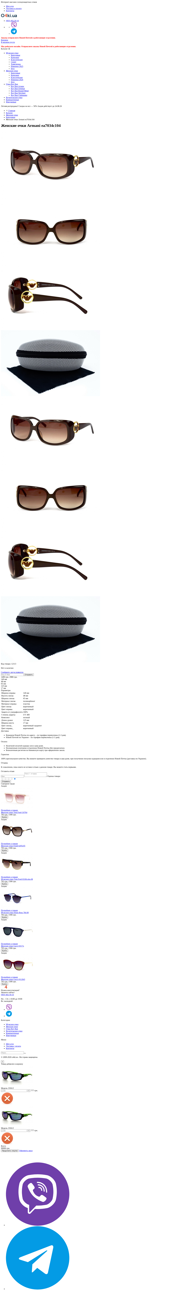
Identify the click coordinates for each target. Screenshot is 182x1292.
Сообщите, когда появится (12, 672)
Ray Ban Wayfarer (18, 93)
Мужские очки (12, 1024)
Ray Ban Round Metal (20, 91)
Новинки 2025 (17, 66)
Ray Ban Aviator (17, 86)
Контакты (10, 11)
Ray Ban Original (18, 89)
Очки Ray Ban (12, 1029)
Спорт (13, 62)
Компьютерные (12, 1033)
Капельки (15, 57)
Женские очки (12, 1027)
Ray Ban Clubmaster (19, 95)
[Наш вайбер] (37, 1225)
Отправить (29, 675)
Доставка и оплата (14, 8)
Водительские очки (14, 1031)
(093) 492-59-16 (12, 21)
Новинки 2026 (17, 80)
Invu (12, 69)
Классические (17, 60)
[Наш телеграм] (37, 1289)
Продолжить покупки (10, 1151)
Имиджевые (11, 1035)
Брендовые (15, 55)
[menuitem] (93, 61)
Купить (4, 817)
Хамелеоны (16, 64)
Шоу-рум (10, 6)
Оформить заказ (26, 1151)
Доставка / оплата (13, 1046)
